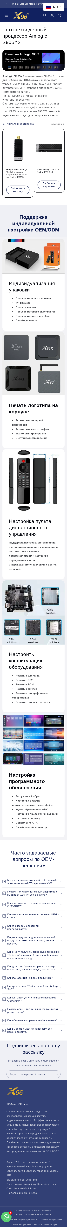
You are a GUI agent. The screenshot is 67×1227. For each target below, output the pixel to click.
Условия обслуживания (51, 1219)
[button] (6, 15)
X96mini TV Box (30, 1211)
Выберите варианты (49, 185)
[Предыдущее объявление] (6, 4)
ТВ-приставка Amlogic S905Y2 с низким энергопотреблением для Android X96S (17, 173)
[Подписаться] (56, 1074)
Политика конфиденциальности (22, 1219)
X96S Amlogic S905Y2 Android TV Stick (48, 170)
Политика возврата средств (38, 1214)
